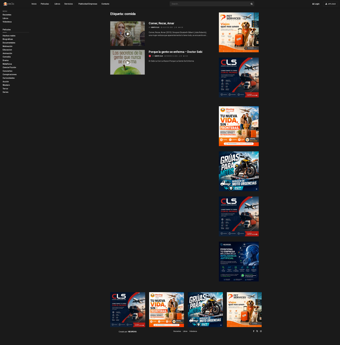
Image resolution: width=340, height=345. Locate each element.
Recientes (7, 15)
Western (6, 85)
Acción (6, 82)
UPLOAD (332, 4)
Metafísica (7, 64)
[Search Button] (251, 3)
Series (5, 92)
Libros (5, 18)
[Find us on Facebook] (253, 331)
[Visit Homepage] (13, 4)
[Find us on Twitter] (257, 331)
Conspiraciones (10, 74)
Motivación (7, 46)
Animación (7, 53)
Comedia (7, 57)
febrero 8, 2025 (171, 56)
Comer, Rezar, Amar (161, 23)
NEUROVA (132, 332)
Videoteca (7, 22)
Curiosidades (9, 78)
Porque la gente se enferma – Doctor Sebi (175, 51)
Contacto (105, 4)
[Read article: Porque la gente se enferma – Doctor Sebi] (127, 62)
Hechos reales (9, 36)
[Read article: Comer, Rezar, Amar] (127, 33)
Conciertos (7, 71)
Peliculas (45, 4)
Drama (5, 60)
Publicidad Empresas (87, 4)
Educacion (7, 50)
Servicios (68, 4)
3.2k (186, 56)
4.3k (181, 27)
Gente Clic (155, 27)
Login (316, 4)
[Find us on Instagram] (261, 331)
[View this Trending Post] (150, 56)
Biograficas (8, 39)
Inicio (34, 4)
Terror (5, 89)
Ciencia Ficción (9, 67)
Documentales (9, 43)
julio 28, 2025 (167, 27)
